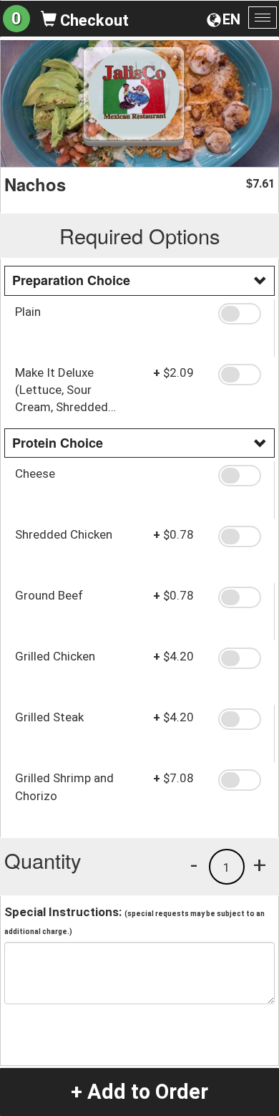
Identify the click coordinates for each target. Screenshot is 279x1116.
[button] (241, 313)
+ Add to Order (139, 1091)
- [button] (193, 864)
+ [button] (259, 864)
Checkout (93, 20)
